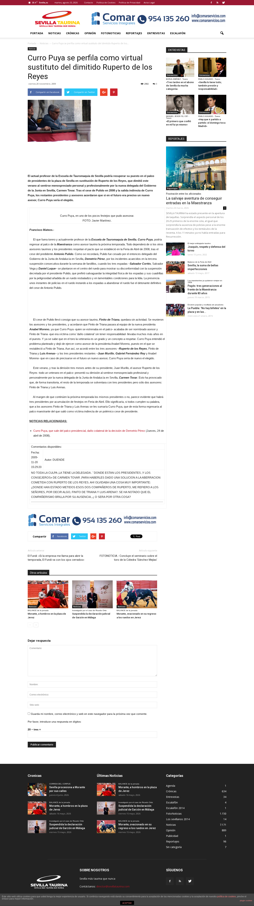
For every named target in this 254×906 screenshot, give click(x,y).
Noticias (54, 33)
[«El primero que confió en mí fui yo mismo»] (180, 104)
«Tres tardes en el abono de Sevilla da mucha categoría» (180, 85)
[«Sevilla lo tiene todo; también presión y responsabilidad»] (212, 67)
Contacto (88, 2)
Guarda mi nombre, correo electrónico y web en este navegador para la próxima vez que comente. (89, 713)
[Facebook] (211, 2)
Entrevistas (156, 33)
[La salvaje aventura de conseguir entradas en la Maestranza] (196, 168)
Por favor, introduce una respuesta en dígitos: (54, 721)
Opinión (90, 33)
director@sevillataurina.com (113, 886)
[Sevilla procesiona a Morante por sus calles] (37, 789)
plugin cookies (246, 900)
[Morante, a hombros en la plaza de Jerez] (48, 594)
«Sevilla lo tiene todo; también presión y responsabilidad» (210, 85)
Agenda (170, 785)
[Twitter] (223, 2)
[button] (221, 33)
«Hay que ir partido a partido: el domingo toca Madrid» (211, 122)
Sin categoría (174, 847)
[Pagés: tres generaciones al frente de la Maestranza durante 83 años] (175, 286)
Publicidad (172, 836)
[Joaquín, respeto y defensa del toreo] (175, 249)
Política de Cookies (106, 2)
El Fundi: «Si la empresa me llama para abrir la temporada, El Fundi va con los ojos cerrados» (56, 557)
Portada (36, 33)
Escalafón (177, 33)
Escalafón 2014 (175, 808)
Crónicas (72, 33)
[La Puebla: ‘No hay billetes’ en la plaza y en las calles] (175, 310)
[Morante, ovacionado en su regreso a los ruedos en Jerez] (137, 594)
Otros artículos (38, 572)
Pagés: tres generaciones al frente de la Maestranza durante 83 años (205, 289)
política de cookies (226, 896)
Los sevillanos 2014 (178, 819)
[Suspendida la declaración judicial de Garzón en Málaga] (92, 594)
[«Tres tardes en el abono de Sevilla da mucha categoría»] (180, 67)
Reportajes (134, 33)
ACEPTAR (127, 903)
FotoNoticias (111, 33)
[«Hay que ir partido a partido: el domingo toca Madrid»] (212, 104)
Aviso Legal (149, 2)
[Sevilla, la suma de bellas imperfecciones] (175, 267)
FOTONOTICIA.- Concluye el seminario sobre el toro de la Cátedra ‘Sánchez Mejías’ (128, 557)
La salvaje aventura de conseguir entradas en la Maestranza (194, 200)
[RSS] (217, 2)
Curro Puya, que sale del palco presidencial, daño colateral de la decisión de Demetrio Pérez (89, 430)
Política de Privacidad (129, 2)
